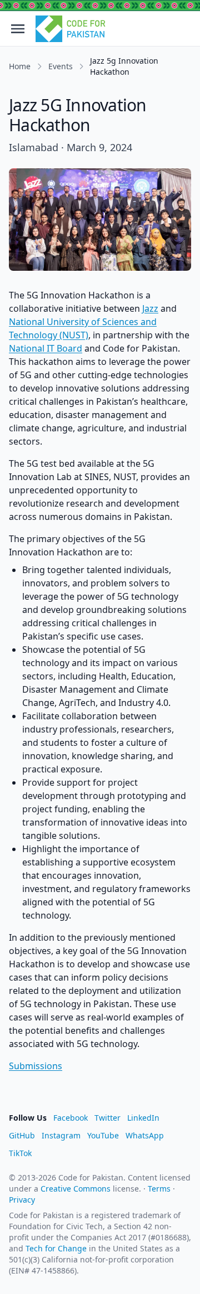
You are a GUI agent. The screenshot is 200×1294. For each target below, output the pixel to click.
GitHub (22, 1135)
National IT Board (45, 348)
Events (60, 66)
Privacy (22, 1199)
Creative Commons (76, 1188)
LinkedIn (143, 1117)
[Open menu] (17, 29)
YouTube (103, 1135)
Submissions (35, 1066)
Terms (159, 1188)
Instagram (61, 1135)
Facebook (70, 1117)
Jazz (150, 308)
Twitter (107, 1117)
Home (20, 66)
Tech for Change (56, 1248)
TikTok (20, 1153)
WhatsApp (145, 1135)
